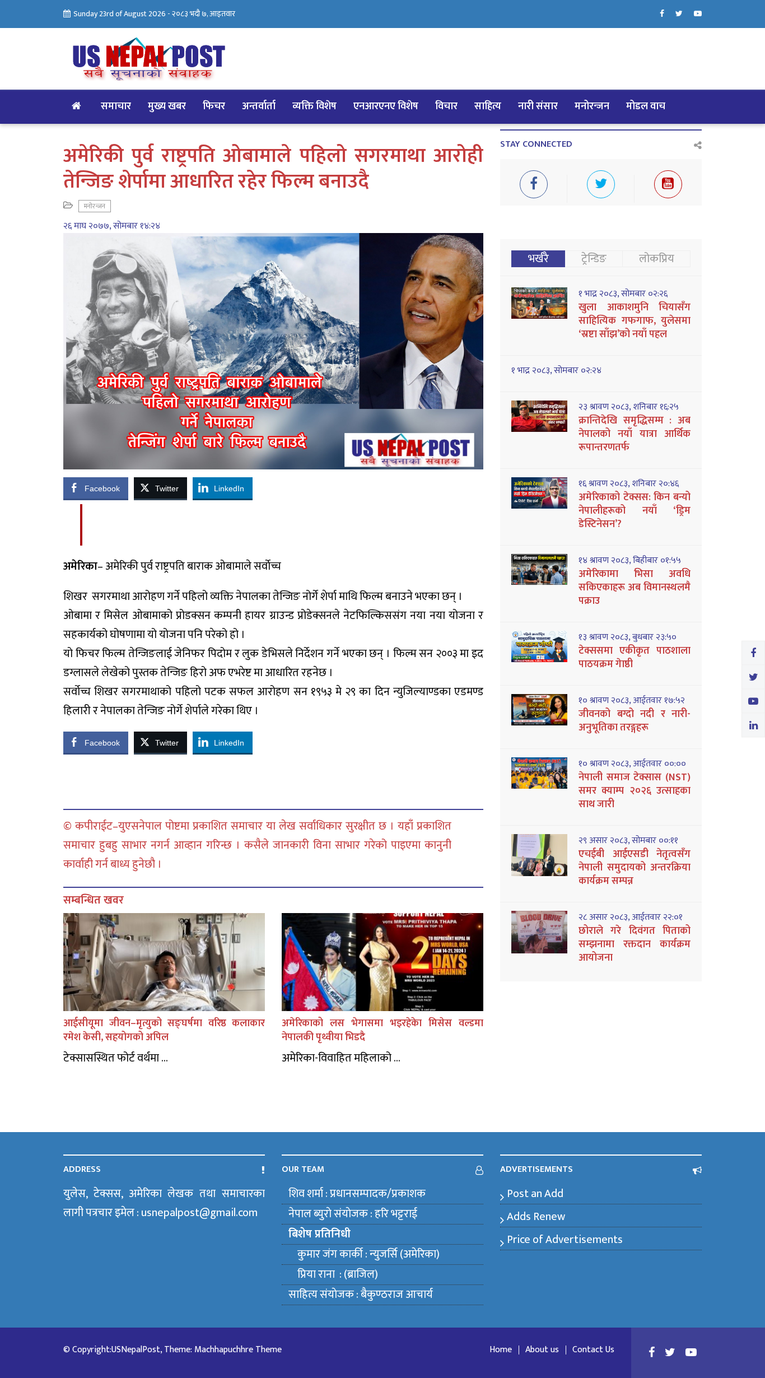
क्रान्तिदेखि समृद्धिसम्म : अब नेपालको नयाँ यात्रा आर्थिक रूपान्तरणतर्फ (635, 434)
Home (500, 1350)
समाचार (116, 106)
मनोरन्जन (592, 106)
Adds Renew (536, 1216)
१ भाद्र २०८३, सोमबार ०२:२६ (623, 294)
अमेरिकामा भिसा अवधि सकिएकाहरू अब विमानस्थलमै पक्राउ (635, 587)
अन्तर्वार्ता (259, 106)
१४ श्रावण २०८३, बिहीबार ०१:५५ (630, 560)
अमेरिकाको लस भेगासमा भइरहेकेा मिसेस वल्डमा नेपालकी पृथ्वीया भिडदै (382, 1030)
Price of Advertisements (565, 1239)
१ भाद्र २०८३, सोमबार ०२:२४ (556, 371)
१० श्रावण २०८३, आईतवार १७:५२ (632, 700)
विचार (446, 106)
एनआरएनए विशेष (385, 106)
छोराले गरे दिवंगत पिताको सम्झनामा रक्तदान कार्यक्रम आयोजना (635, 944)
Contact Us (593, 1350)
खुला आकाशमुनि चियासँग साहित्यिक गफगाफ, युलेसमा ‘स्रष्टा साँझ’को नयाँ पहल (635, 321)
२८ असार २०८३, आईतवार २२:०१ (631, 917)
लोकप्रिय (656, 259)
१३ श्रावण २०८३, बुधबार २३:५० (628, 637)
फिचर (214, 106)
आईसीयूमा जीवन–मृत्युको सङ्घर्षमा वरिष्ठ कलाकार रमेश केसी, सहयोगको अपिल (164, 1030)
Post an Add (535, 1193)
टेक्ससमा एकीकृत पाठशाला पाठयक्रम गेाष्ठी (635, 658)
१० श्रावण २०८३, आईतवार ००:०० (632, 764)
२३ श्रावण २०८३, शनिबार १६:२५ (629, 407)
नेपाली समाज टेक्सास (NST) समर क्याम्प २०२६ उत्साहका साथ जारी (635, 791)
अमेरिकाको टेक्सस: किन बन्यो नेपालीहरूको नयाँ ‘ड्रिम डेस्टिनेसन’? (635, 511)
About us (542, 1350)
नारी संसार (538, 106)
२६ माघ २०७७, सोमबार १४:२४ (111, 226)
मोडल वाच (645, 106)
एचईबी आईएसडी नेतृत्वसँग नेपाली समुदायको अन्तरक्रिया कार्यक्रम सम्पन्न (635, 868)
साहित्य (487, 106)
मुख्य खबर (167, 106)
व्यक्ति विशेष (314, 106)
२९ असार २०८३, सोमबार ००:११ (628, 841)
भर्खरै (538, 259)
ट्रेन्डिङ (594, 259)
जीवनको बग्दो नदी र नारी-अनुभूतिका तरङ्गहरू (635, 721)
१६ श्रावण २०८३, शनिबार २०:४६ (629, 484)
